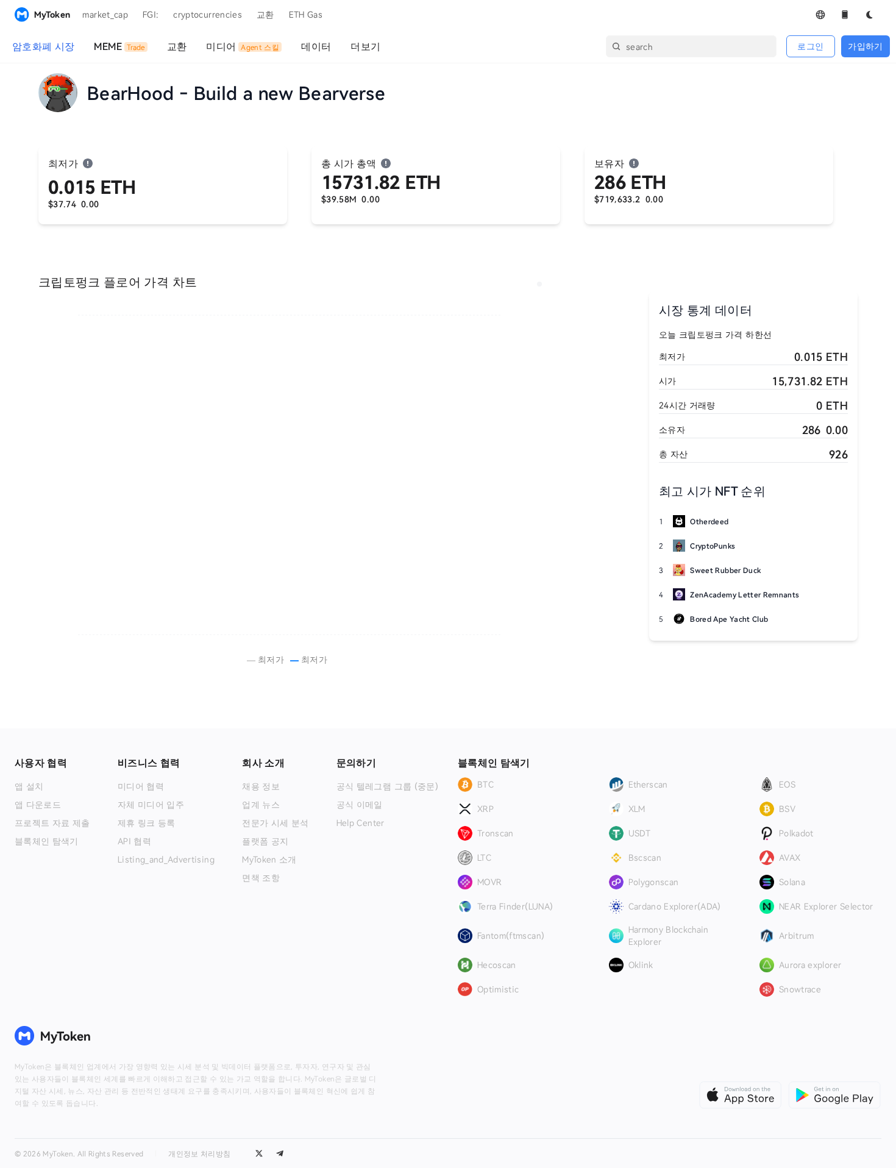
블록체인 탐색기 (47, 841)
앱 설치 (29, 786)
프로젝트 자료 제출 (52, 823)
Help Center (360, 823)
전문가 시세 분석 (275, 823)
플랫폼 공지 (265, 841)
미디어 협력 (141, 786)
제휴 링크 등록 (147, 823)
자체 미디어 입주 (151, 804)
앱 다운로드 (38, 804)
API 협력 (134, 841)
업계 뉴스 (261, 804)
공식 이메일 (359, 804)
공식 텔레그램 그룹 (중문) (387, 786)
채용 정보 (261, 786)
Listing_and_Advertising (166, 859)
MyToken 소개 (269, 859)
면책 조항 (261, 878)
